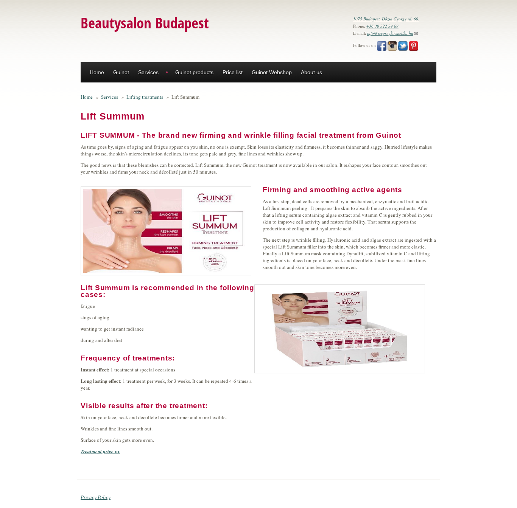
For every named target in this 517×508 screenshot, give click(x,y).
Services (148, 72)
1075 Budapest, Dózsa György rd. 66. (386, 19)
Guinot (121, 72)
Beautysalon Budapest (145, 22)
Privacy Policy (96, 497)
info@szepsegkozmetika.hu (392, 33)
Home (97, 72)
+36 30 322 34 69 (382, 26)
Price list (233, 72)
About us (311, 72)
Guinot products (194, 72)
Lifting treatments (144, 96)
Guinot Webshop (272, 72)
